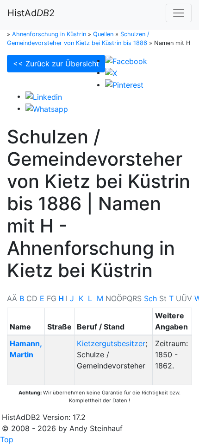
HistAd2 (31, 13)
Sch (150, 298)
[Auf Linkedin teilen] (43, 96)
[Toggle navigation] (179, 13)
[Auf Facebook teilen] (126, 60)
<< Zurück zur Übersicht (56, 63)
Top (6, 439)
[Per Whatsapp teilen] (46, 108)
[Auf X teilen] (111, 72)
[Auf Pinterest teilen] (124, 84)
